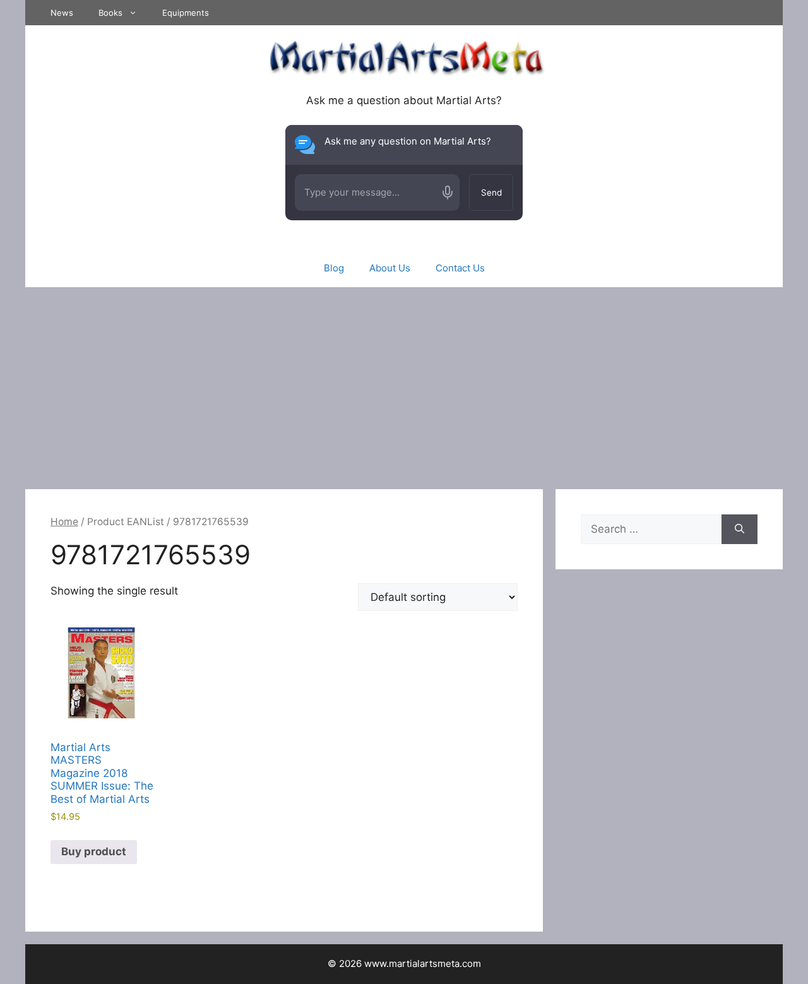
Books (110, 13)
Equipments (185, 13)
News (61, 13)
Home (64, 522)
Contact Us (460, 268)
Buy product (93, 851)
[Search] (740, 529)
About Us (389, 268)
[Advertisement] (404, 381)
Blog (334, 268)
